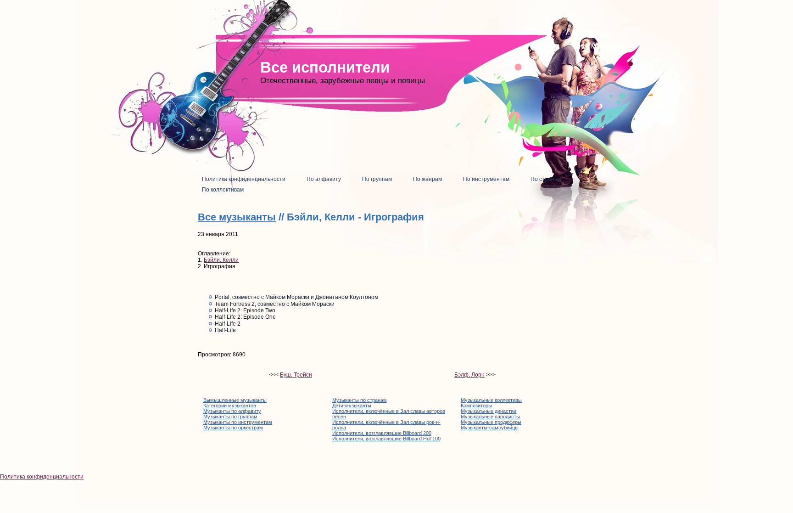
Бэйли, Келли (221, 260)
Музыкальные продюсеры (491, 422)
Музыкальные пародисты (490, 416)
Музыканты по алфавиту (232, 411)
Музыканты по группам (230, 416)
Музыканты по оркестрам (233, 427)
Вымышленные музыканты (235, 400)
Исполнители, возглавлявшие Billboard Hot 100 (386, 438)
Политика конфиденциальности (42, 477)
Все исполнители (325, 67)
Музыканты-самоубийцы (490, 427)
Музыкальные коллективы (491, 400)
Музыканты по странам (359, 400)
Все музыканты (237, 217)
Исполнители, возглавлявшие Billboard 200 (381, 433)
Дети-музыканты (351, 405)
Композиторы (476, 405)
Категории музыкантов (229, 405)
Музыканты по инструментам (237, 422)
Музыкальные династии (488, 411)
